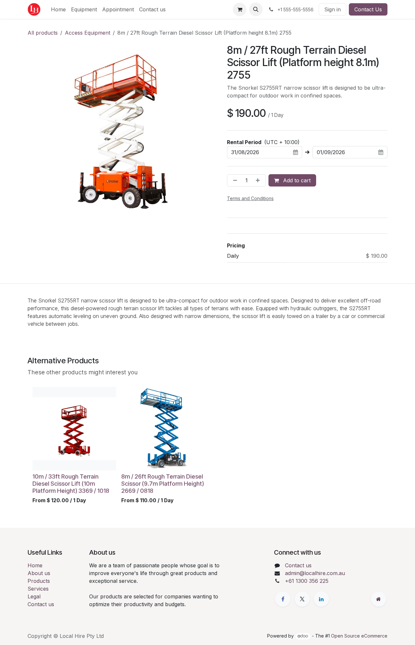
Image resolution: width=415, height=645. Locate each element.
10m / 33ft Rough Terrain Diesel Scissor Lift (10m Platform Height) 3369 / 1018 (70, 483)
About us (39, 573)
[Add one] (259, 180)
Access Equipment (87, 32)
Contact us (41, 604)
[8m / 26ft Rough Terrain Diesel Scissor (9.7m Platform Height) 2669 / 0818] (163, 428)
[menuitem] (58, 9)
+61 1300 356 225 (306, 581)
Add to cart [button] (296, 180)
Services (38, 588)
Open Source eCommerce (359, 636)
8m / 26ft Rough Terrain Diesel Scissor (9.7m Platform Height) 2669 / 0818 (162, 483)
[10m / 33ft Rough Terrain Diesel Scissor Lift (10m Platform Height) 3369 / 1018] (74, 428)
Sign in (332, 9)
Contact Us (368, 9)
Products (39, 581)
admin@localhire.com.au (315, 573)
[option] (207, 447)
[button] (256, 9)
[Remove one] (233, 180)
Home (35, 565)
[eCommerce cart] (239, 9)
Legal (34, 596)
